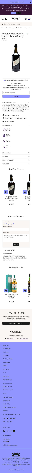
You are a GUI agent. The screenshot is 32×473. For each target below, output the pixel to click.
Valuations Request (8, 390)
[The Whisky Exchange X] (7, 431)
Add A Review (6, 222)
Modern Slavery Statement (9, 407)
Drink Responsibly (7, 160)
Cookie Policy (6, 404)
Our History (6, 352)
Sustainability (6, 362)
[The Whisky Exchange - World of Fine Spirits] (15, 19)
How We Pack (6, 152)
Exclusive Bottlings (7, 383)
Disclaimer (5, 164)
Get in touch (10, 339)
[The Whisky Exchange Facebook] (4, 431)
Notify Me (16, 96)
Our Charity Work (7, 359)
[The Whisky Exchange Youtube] (14, 431)
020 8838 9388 (24, 339)
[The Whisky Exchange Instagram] (10, 431)
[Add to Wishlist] (27, 33)
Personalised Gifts (7, 379)
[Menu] (3, 19)
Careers (5, 365)
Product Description (9, 102)
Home (3, 27)
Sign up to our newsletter (16, 323)
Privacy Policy (6, 400)
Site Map (5, 373)
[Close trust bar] (30, 2)
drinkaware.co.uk (19, 469)
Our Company (6, 348)
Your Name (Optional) (7, 226)
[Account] (6, 19)
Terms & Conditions (8, 397)
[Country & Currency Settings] (29, 19)
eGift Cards (6, 376)
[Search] (3, 24)
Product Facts (7, 125)
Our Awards (6, 355)
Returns (5, 156)
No (18, 13)
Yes (13, 13)
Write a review (6, 232)
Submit (16, 244)
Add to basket (6, 192)
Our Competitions (7, 386)
